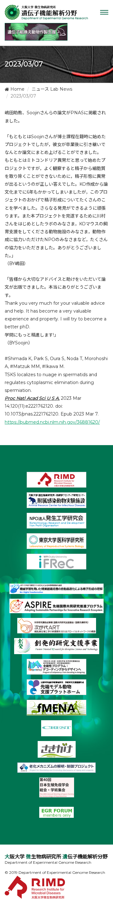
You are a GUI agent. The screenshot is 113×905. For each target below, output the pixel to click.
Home (16, 89)
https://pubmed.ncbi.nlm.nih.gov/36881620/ (52, 422)
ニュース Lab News (52, 89)
